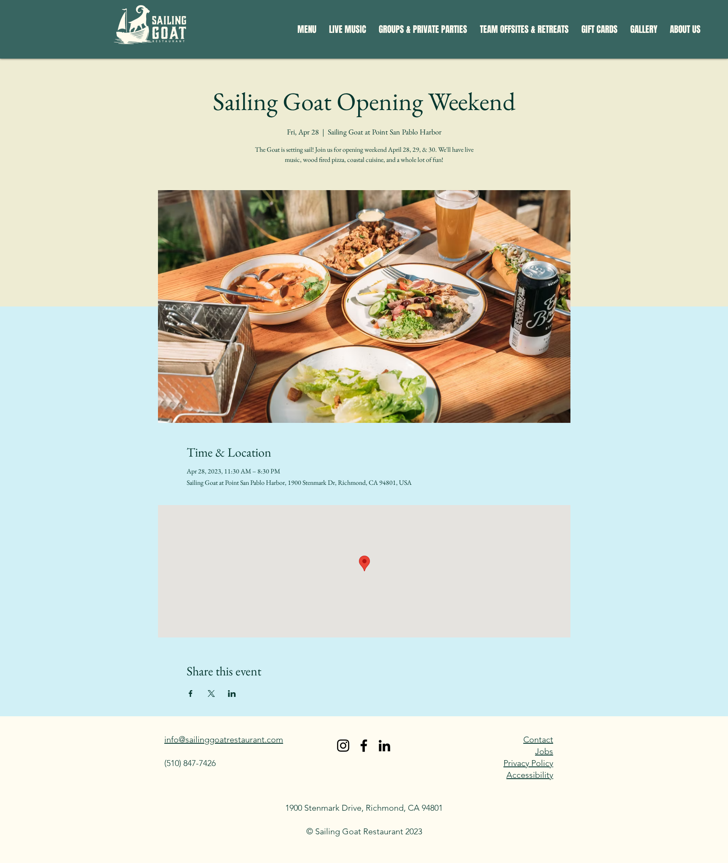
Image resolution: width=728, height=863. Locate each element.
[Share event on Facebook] (191, 693)
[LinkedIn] (384, 745)
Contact (538, 739)
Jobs (544, 751)
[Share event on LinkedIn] (232, 693)
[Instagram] (343, 745)
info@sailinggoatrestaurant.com (223, 739)
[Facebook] (364, 745)
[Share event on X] (211, 693)
